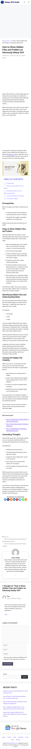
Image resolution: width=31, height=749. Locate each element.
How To (9, 41)
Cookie (14, 737)
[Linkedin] (14, 499)
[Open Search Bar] (24, 2)
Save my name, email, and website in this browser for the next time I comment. (15, 658)
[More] (25, 499)
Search (5, 674)
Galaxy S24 (11, 154)
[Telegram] (20, 499)
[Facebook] (5, 499)
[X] (8, 499)
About (3, 737)
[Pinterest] (17, 499)
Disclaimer (20, 737)
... (15, 574)
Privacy (27, 737)
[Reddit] (11, 499)
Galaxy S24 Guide (12, 2)
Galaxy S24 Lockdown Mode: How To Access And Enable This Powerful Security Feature (15, 714)
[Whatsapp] (23, 499)
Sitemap (18, 739)
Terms (12, 739)
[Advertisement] (15, 21)
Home (4, 41)
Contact (9, 737)
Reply (6, 614)
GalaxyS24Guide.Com (12, 743)
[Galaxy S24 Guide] (3, 2)
